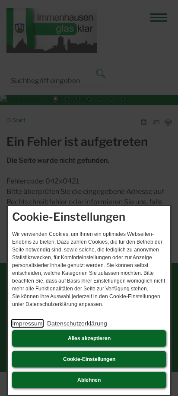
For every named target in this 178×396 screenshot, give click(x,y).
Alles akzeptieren (89, 338)
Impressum (27, 323)
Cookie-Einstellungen (89, 359)
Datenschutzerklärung (77, 323)
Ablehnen (89, 380)
